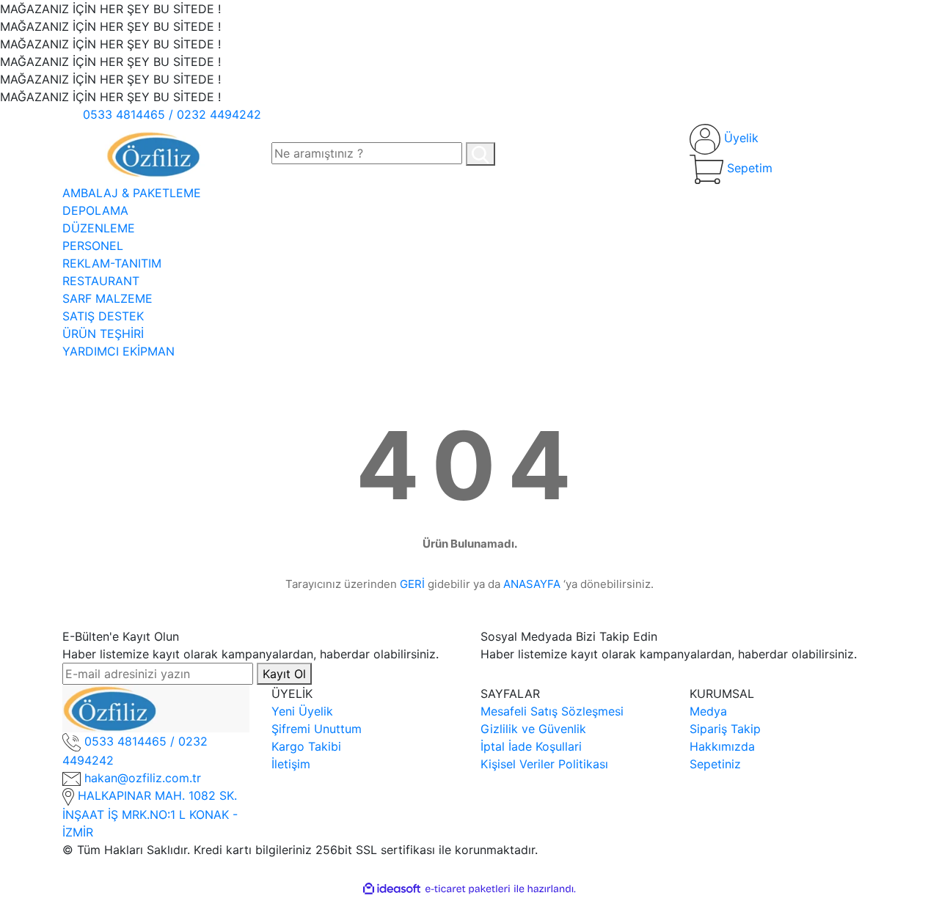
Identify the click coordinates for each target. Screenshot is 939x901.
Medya (708, 711)
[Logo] (155, 152)
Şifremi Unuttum (316, 728)
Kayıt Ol (284, 673)
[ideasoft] (391, 888)
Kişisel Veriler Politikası (544, 764)
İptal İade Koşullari (531, 746)
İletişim (290, 764)
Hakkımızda (722, 746)
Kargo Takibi (306, 746)
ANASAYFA (531, 584)
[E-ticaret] (468, 888)
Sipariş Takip (725, 728)
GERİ (412, 584)
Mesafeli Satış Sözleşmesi (552, 711)
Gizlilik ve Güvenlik (533, 728)
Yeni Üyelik (302, 711)
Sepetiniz (715, 764)
